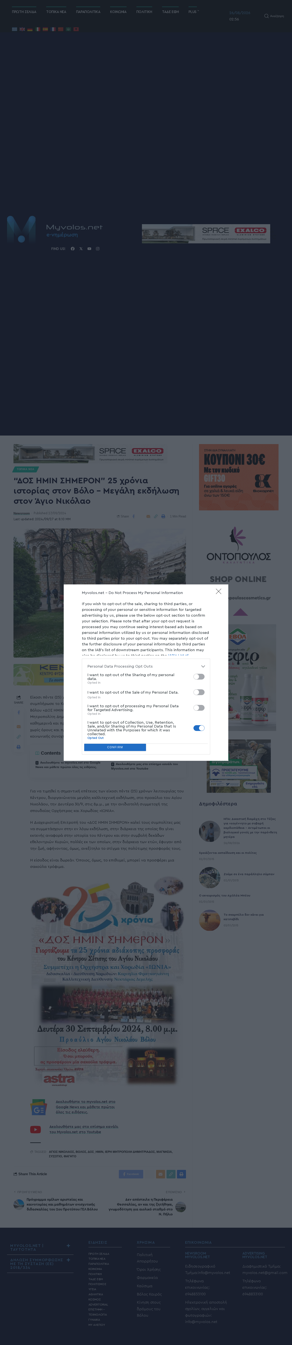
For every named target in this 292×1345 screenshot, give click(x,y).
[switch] (199, 677)
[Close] (220, 593)
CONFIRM (115, 747)
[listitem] (146, 666)
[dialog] (146, 672)
